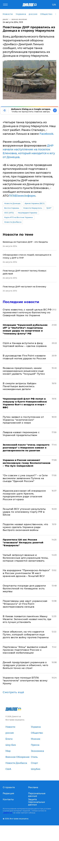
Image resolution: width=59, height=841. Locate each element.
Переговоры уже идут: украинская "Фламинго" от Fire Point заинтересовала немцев (25, 604)
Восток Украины (11, 208)
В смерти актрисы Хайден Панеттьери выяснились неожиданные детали (19, 386)
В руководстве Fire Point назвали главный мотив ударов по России (24, 357)
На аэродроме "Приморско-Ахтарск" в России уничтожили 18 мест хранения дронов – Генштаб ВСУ (26, 573)
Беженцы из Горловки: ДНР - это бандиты (25, 242)
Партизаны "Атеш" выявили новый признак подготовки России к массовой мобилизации (25, 650)
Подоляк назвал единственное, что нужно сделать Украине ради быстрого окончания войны (25, 527)
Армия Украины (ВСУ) (34, 203)
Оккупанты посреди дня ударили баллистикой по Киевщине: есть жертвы (24, 588)
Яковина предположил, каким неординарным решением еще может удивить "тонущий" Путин (24, 371)
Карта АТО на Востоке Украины (18, 217)
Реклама (33, 787)
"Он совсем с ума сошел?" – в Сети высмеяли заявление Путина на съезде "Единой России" (25, 478)
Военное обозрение (19, 19)
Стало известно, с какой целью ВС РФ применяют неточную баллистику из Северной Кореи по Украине (27, 312)
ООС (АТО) (9, 213)
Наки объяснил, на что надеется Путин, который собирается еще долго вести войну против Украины (26, 634)
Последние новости (21, 302)
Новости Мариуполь (32, 208)
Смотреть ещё (13, 692)
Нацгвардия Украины (27, 213)
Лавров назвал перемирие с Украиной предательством (21, 434)
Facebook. (47, 133)
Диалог (5, 19)
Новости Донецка (12, 203)
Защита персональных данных (36, 802)
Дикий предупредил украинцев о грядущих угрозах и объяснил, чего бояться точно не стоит (25, 665)
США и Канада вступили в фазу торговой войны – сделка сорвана (25, 344)
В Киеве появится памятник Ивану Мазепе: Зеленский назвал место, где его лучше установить (27, 619)
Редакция (8, 793)
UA (54, 4)
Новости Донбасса (12, 222)
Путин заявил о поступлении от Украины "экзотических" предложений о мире (23, 420)
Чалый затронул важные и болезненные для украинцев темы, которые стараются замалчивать (25, 558)
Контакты (8, 799)
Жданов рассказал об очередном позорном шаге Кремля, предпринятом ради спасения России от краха (24, 495)
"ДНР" (49, 208)
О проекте (9, 787)
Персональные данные (36, 794)
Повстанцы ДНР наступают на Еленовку (24, 286)
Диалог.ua (7, 813)
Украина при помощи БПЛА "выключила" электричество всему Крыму (25, 680)
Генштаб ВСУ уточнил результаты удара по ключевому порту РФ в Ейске (24, 512)
